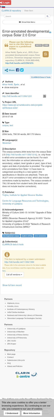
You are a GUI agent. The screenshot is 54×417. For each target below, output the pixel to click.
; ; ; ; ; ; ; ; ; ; (24, 86)
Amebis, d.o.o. (13, 306)
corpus (5, 125)
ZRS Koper (11, 344)
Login (6, 2)
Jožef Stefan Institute (15, 312)
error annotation (40, 236)
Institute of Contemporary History (21, 309)
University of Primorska (17, 338)
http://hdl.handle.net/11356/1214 (21, 154)
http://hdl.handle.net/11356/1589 (19, 261)
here (3, 271)
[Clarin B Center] (27, 374)
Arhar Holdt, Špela (10, 84)
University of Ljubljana (16, 329)
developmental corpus (11, 236)
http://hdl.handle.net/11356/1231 (19, 63)
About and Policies (14, 366)
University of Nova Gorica (17, 335)
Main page (11, 354)
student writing (26, 236)
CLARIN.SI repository (11, 10)
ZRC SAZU (11, 341)
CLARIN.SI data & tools (41, 77)
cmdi (46, 45)
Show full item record (12, 285)
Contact (10, 357)
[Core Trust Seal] (27, 386)
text (11, 125)
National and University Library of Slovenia (24, 315)
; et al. (13, 86)
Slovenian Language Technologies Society (24, 318)
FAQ (9, 363)
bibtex (39, 45)
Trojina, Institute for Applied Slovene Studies (22, 195)
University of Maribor (15, 332)
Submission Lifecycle (16, 360)
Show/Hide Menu (28, 22)
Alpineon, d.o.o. (13, 303)
